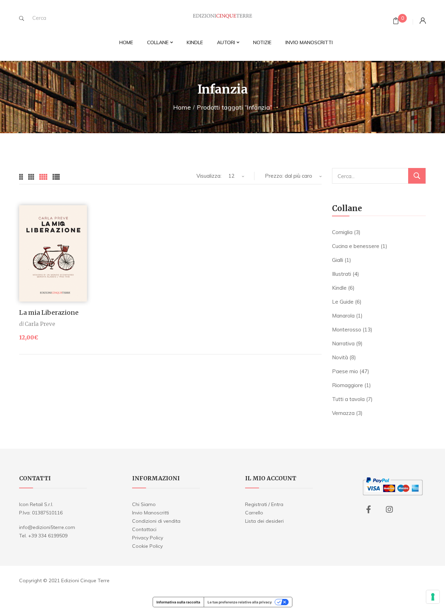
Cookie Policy (147, 546)
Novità (340, 357)
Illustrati (341, 274)
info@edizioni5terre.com (47, 527)
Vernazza (343, 413)
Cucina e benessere (355, 246)
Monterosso (346, 329)
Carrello (254, 513)
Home (182, 107)
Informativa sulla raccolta (178, 602)
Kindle (339, 288)
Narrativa (343, 343)
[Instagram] (389, 509)
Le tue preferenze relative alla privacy (240, 602)
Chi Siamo (144, 504)
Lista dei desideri (264, 521)
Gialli (337, 260)
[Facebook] (368, 509)
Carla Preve (40, 324)
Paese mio (345, 371)
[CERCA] (417, 176)
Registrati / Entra (264, 504)
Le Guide (343, 301)
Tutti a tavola (348, 399)
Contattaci (144, 529)
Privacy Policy (147, 538)
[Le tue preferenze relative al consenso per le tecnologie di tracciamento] (432, 596)
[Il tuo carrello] (396, 21)
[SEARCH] (21, 18)
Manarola (343, 315)
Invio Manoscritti (150, 513)
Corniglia (342, 232)
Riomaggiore (347, 385)
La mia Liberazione (49, 312)
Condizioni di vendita (156, 521)
